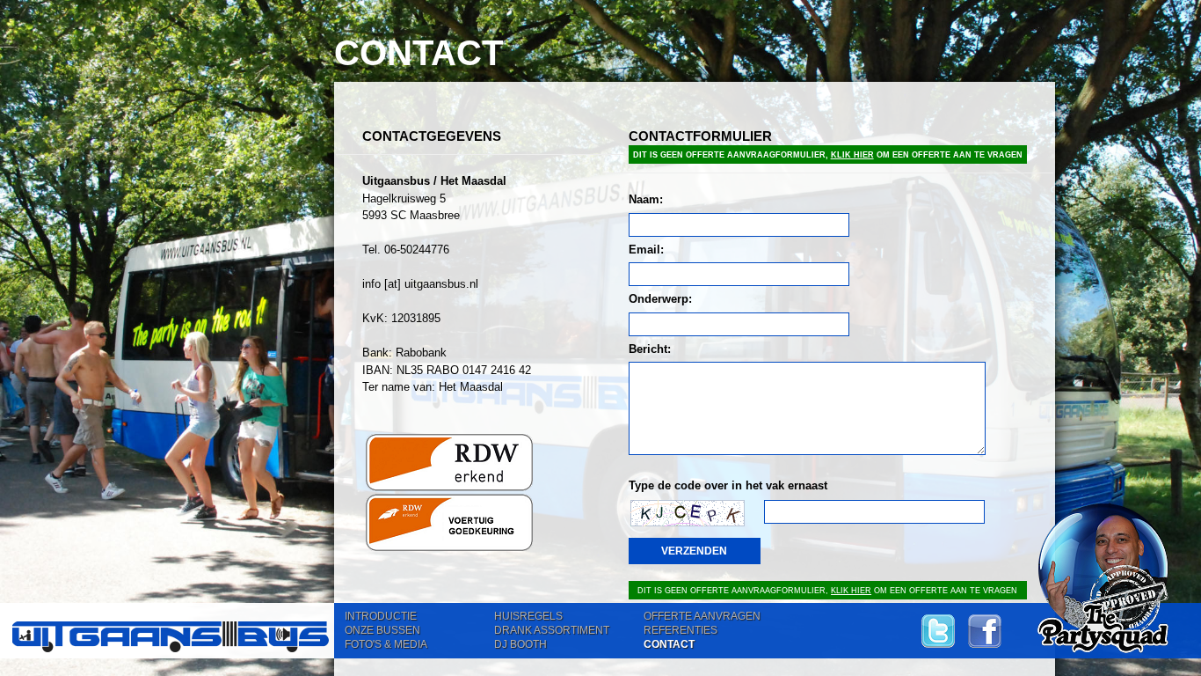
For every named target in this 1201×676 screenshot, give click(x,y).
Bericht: (650, 349)
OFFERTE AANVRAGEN (702, 616)
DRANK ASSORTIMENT (551, 630)
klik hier (852, 155)
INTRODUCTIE (381, 616)
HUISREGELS (528, 616)
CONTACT (669, 644)
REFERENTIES (680, 630)
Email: (646, 249)
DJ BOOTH (520, 644)
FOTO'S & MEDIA (386, 644)
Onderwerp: (660, 298)
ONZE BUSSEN (382, 630)
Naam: (646, 199)
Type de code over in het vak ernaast (728, 485)
